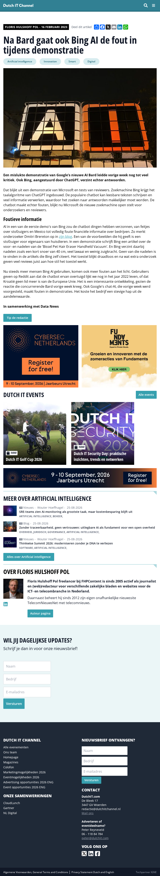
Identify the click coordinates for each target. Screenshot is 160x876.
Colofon (8, 767)
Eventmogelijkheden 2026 (21, 777)
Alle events (146, 395)
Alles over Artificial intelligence (29, 557)
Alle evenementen (16, 747)
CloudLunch (11, 803)
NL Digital (10, 813)
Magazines (10, 762)
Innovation (50, 61)
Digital (91, 61)
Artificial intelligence (20, 61)
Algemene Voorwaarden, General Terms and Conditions (36, 872)
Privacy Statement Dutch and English (92, 872)
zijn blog (65, 236)
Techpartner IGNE (146, 872)
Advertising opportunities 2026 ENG (28, 782)
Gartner (8, 808)
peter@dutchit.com (95, 838)
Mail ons (88, 813)
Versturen (14, 703)
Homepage (10, 757)
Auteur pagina (40, 613)
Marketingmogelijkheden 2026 (24, 772)
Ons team (10, 752)
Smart (72, 61)
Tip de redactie (17, 318)
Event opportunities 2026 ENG (24, 787)
